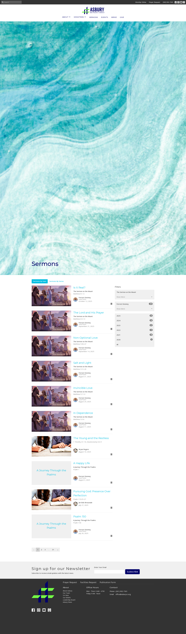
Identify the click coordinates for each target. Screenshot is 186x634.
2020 (134, 339)
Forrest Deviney (134, 304)
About (65, 17)
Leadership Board (69, 600)
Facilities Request (88, 582)
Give (122, 17)
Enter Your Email (100, 567)
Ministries (79, 17)
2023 (134, 325)
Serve (114, 17)
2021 (134, 335)
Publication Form (108, 582)
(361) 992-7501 (168, 2)
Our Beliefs (67, 598)
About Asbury (67, 591)
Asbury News (67, 602)
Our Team (66, 593)
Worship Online (140, 2)
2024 (134, 320)
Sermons (93, 17)
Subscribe (132, 571)
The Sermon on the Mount (126, 292)
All (117, 344)
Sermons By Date (39, 281)
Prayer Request (154, 2)
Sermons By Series (56, 281)
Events (104, 17)
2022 (134, 330)
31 (53, 550)
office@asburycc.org (123, 594)
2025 (134, 316)
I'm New (66, 595)
